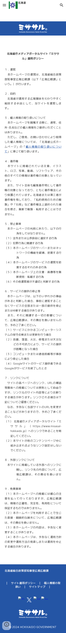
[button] (4, 5)
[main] (33, 300)
